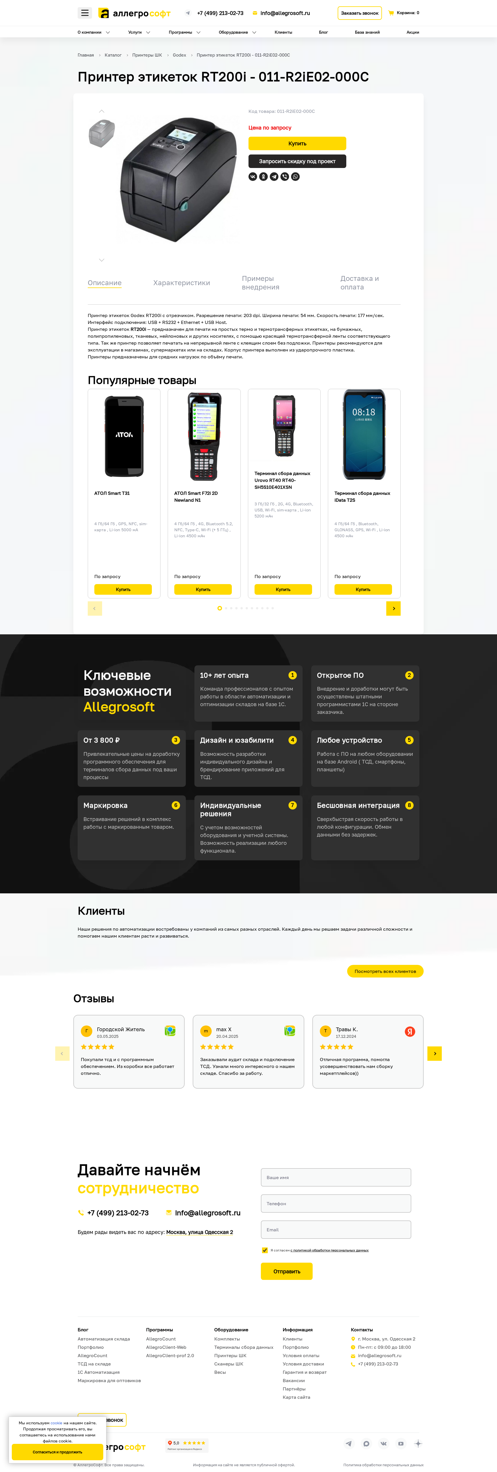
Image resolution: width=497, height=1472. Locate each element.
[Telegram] (274, 176)
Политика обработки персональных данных (383, 1465)
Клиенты (283, 32)
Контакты (362, 1329)
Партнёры (294, 1389)
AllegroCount (92, 1355)
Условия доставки (303, 1364)
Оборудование (233, 32)
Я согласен (320, 1250)
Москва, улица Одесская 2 (199, 1232)
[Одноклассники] (263, 176)
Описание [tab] (105, 282)
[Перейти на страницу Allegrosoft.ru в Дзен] (418, 1443)
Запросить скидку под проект (297, 161)
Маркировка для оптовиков (109, 1380)
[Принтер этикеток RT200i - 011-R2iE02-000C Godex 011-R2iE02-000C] (178, 179)
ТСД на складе (94, 1364)
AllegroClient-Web (166, 1347)
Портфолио (91, 1347)
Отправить (287, 1271)
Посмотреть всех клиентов (385, 971)
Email (273, 1230)
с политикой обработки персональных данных (329, 1250)
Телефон (276, 1203)
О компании (90, 32)
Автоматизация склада (104, 1339)
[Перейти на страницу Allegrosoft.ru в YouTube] (401, 1443)
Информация (298, 1329)
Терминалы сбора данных (244, 1347)
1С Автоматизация (99, 1372)
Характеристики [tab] (181, 282)
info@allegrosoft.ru (285, 13)
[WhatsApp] (295, 176)
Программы (180, 32)
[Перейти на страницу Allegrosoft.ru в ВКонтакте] (383, 1443)
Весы (220, 1372)
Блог (323, 32)
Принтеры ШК (230, 1355)
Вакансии (294, 1380)
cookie (56, 1423)
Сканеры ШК (228, 1364)
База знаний (367, 32)
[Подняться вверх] (486, 1441)
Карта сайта (296, 1397)
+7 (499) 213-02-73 (220, 13)
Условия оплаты (301, 1355)
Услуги (135, 32)
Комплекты (227, 1339)
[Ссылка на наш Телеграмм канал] (188, 12)
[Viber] (284, 176)
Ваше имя (278, 1177)
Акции (413, 32)
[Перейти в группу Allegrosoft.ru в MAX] (366, 1443)
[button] (102, 112)
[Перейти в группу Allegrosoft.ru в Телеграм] (349, 1443)
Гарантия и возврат (305, 1372)
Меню (85, 13)
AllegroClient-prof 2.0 (170, 1355)
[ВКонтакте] (252, 176)
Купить (297, 143)
